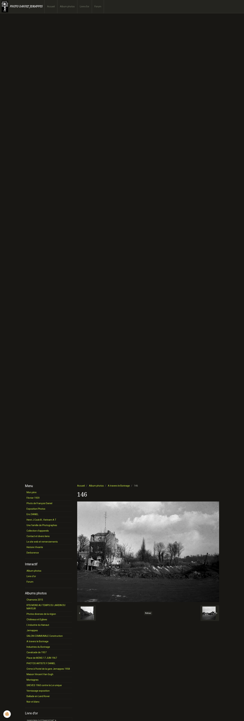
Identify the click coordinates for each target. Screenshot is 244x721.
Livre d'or (84, 6)
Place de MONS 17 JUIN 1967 (42, 658)
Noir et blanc (33, 701)
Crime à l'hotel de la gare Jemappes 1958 (48, 668)
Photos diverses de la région (41, 614)
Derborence (33, 552)
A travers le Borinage (119, 485)
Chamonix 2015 (35, 599)
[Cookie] (7, 714)
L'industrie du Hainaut (38, 625)
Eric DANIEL (33, 514)
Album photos (67, 6)
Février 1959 (33, 498)
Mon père (32, 492)
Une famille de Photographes (42, 525)
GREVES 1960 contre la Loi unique (44, 685)
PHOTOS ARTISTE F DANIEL (41, 663)
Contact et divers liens (38, 536)
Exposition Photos (36, 508)
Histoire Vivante (35, 547)
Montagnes (33, 679)
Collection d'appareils (38, 530)
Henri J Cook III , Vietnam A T (41, 519)
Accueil (51, 6)
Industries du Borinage (38, 647)
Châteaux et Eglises (37, 619)
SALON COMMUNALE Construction (45, 636)
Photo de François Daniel (39, 503)
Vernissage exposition (38, 690)
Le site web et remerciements (42, 541)
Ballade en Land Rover (38, 696)
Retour (148, 613)
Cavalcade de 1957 (36, 652)
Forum (97, 6)
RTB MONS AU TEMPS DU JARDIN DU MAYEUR (46, 607)
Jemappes (32, 630)
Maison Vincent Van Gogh (40, 674)
